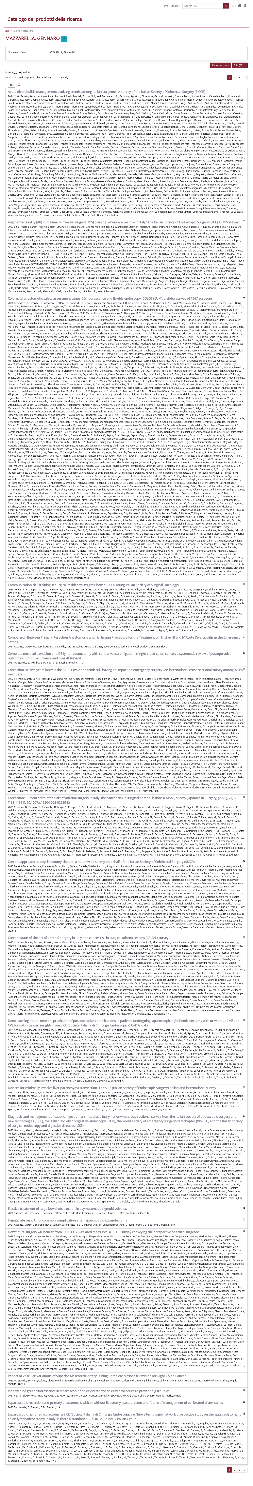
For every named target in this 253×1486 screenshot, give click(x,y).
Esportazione (219, 65)
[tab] (11, 85)
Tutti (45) (239, 65)
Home (165, 6)
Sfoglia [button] (174, 6)
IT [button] (233, 6)
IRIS (7, 30)
